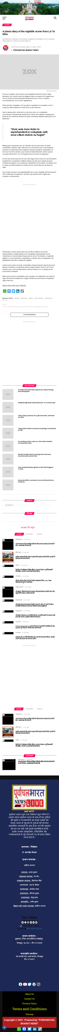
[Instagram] (38, 984)
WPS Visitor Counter (34, 928)
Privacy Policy (29, 1003)
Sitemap (29, 1014)
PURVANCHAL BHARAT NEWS (26, 50)
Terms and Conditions (29, 1009)
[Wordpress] (34, 984)
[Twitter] (29, 984)
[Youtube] (25, 984)
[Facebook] (20, 984)
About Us (29, 994)
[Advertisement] (29, 215)
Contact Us (29, 998)
